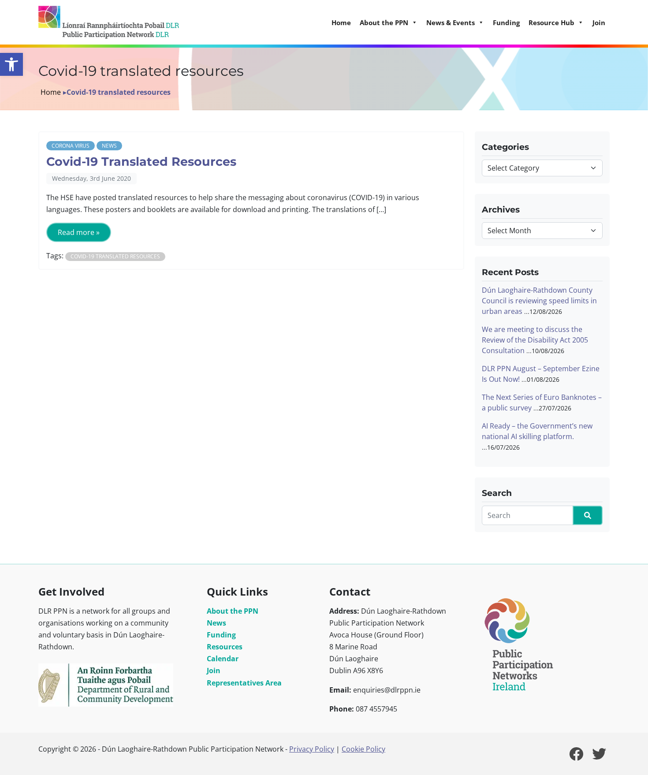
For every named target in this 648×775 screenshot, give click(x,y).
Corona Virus (70, 145)
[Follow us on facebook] (576, 756)
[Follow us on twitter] (599, 756)
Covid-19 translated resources (115, 256)
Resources (224, 647)
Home (341, 22)
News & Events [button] (450, 22)
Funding (506, 22)
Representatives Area (244, 683)
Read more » (79, 232)
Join (598, 22)
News (109, 145)
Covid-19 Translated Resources (141, 161)
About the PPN (232, 611)
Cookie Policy (363, 749)
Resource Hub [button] (551, 22)
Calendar (222, 658)
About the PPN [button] (384, 22)
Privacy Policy (311, 749)
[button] (11, 64)
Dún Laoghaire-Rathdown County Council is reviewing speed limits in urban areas (539, 300)
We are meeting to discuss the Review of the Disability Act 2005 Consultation (535, 339)
